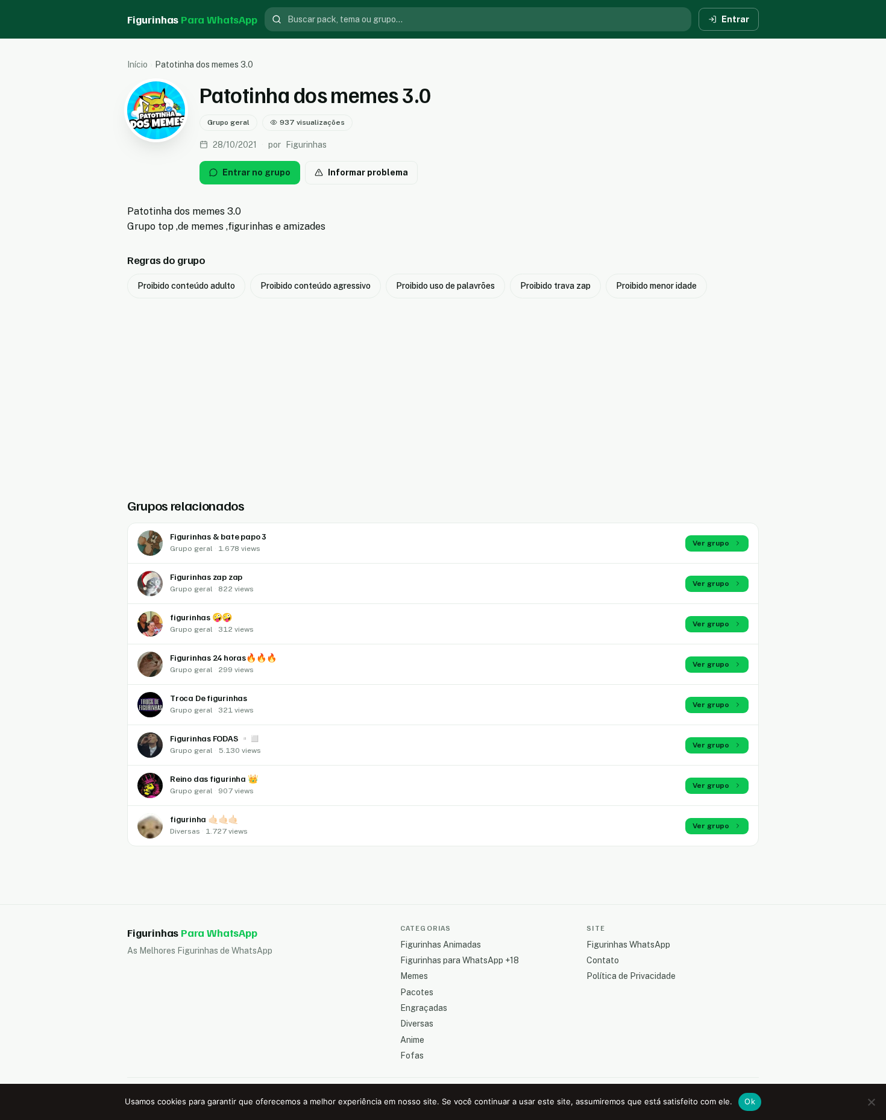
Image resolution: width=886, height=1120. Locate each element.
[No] (871, 1102)
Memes (414, 976)
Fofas (412, 1055)
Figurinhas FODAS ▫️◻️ (215, 738)
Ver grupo (711, 543)
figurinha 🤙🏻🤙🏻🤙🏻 (204, 819)
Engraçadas (423, 1008)
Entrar (735, 19)
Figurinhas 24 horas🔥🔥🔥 (223, 657)
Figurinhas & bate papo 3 (218, 536)
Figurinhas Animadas (440, 944)
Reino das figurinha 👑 (214, 778)
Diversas (416, 1023)
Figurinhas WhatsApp (628, 944)
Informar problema (368, 172)
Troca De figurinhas (208, 698)
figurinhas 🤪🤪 (201, 617)
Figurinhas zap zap (206, 576)
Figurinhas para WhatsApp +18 (459, 960)
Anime (412, 1040)
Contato (602, 960)
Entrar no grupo (256, 172)
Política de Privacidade (631, 976)
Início (137, 64)
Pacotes (416, 992)
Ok (749, 1101)
